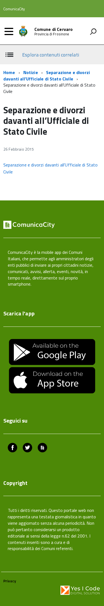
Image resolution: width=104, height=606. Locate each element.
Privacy (9, 581)
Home (9, 72)
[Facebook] (12, 448)
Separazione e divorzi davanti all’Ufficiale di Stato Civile (46, 75)
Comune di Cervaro (53, 29)
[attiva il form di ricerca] (93, 31)
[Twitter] (27, 448)
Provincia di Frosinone (51, 34)
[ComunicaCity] (42, 448)
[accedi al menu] (8, 31)
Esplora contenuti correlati (50, 54)
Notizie (30, 72)
